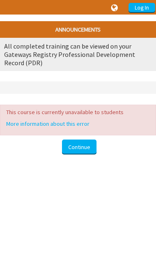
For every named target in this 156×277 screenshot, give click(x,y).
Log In (142, 7)
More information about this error (47, 123)
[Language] (115, 8)
